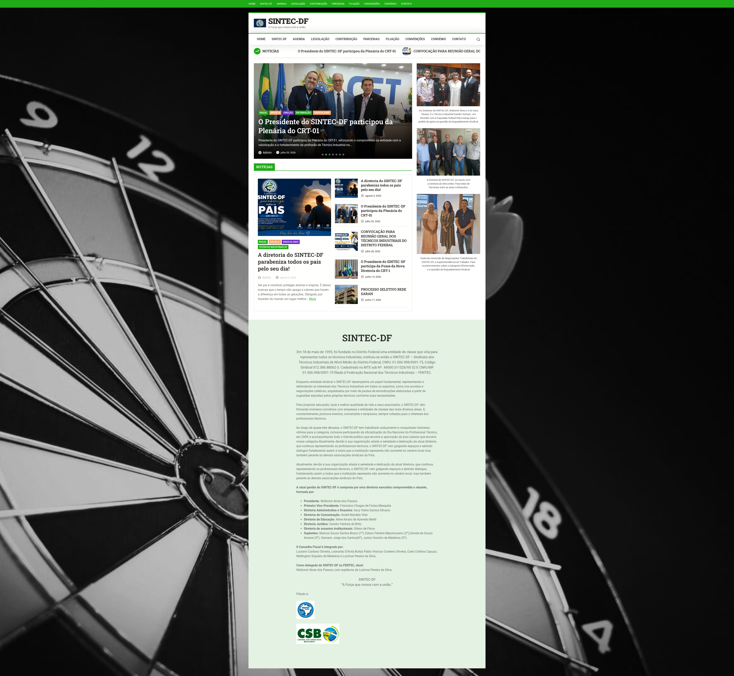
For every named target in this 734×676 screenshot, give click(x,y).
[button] (258, 109)
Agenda (281, 3)
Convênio (390, 3)
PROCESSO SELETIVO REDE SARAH (383, 291)
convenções (372, 3)
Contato (406, 3)
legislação (298, 3)
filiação (354, 3)
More (312, 299)
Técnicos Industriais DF (273, 247)
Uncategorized (269, 103)
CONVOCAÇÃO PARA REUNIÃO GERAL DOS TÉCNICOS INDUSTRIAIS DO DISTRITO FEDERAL (329, 121)
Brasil (263, 242)
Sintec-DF (266, 3)
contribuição (318, 3)
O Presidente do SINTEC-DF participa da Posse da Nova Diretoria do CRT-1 (383, 266)
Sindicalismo (291, 242)
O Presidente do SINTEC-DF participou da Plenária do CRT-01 (472, 51)
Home (251, 3)
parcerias (338, 3)
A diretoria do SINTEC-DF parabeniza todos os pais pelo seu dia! (354, 51)
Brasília (275, 242)
